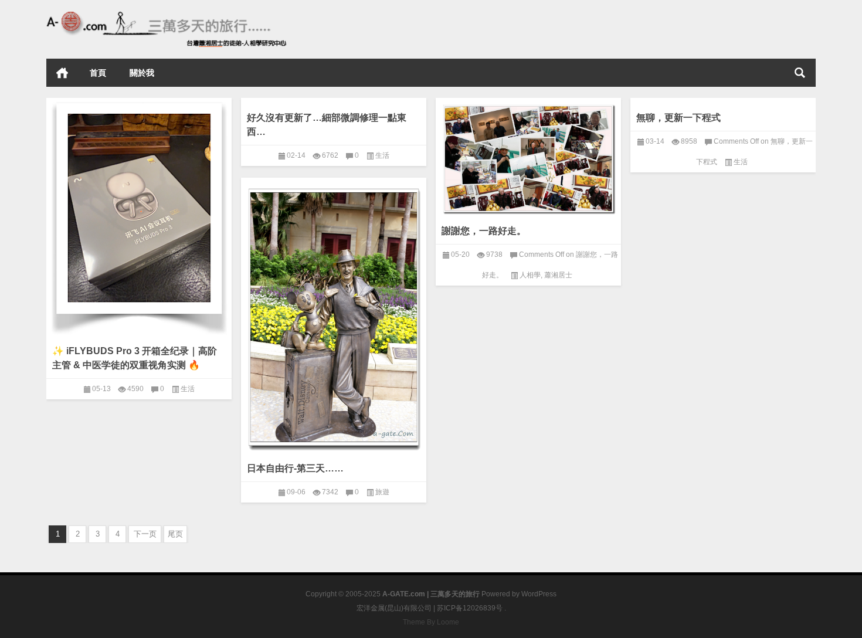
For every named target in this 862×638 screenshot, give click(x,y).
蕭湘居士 (558, 275)
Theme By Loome (431, 622)
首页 (62, 73)
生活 (188, 389)
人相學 (530, 275)
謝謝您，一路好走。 (484, 231)
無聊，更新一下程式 (678, 118)
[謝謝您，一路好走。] (528, 156)
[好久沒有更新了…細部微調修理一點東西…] (333, 100)
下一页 (145, 534)
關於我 (142, 72)
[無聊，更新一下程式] (723, 100)
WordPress (538, 594)
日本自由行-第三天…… (295, 468)
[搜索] (800, 73)
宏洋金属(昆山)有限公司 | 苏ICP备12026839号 (430, 608)
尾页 (175, 534)
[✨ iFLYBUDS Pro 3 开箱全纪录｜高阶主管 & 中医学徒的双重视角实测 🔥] (139, 216)
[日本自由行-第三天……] (333, 315)
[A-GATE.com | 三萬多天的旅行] (166, 15)
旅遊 (382, 492)
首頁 (98, 72)
